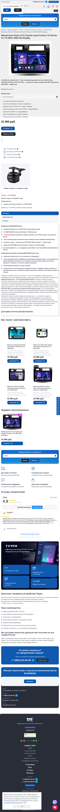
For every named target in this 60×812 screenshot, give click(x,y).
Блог (30, 767)
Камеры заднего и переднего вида (12, 198)
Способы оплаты (12, 148)
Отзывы (30, 755)
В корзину (7, 128)
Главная (3, 29)
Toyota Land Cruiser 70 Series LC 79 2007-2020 (38, 29)
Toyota (21, 29)
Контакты (30, 773)
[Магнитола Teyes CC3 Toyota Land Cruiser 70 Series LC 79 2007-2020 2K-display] (30, 58)
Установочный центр (13, 157)
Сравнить (2, 138)
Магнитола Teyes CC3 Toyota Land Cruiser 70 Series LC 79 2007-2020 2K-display (11, 433)
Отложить (2, 141)
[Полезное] (58, 402)
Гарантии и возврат (12, 154)
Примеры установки (30, 758)
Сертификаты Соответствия (30, 761)
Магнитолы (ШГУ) (13, 29)
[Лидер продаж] (36, 366)
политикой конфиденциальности (13, 802)
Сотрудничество (30, 730)
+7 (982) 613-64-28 (38, 2)
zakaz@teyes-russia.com (9, 705)
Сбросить (35, 24)
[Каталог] (58, 398)
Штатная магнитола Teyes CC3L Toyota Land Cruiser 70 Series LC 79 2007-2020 (42, 388)
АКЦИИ (30, 748)
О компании (30, 764)
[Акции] (58, 406)
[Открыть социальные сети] (55, 807)
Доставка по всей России (14, 151)
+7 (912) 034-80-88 (38, 4)
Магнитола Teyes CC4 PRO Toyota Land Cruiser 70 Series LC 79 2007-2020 (16, 388)
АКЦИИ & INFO (30, 745)
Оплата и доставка (30, 751)
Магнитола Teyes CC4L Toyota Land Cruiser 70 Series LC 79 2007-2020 (42, 346)
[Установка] (58, 409)
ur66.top (36, 810)
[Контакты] (58, 413)
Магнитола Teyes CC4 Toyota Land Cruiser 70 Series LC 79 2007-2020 (16, 346)
